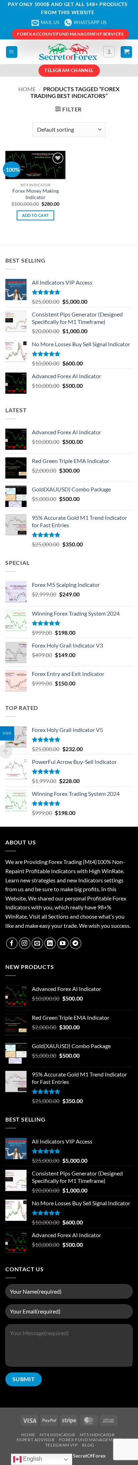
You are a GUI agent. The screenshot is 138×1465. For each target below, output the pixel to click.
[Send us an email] (37, 943)
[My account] (109, 51)
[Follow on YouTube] (63, 943)
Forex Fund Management (90, 1439)
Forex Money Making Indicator (35, 194)
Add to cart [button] (35, 215)
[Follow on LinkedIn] (50, 943)
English (32, 1459)
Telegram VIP (61, 1445)
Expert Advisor (36, 1439)
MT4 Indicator (57, 1434)
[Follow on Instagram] (24, 943)
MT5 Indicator (97, 1434)
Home (27, 89)
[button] (11, 52)
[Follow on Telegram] (75, 943)
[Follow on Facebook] (12, 943)
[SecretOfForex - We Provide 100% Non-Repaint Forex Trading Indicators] (68, 51)
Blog (88, 1445)
